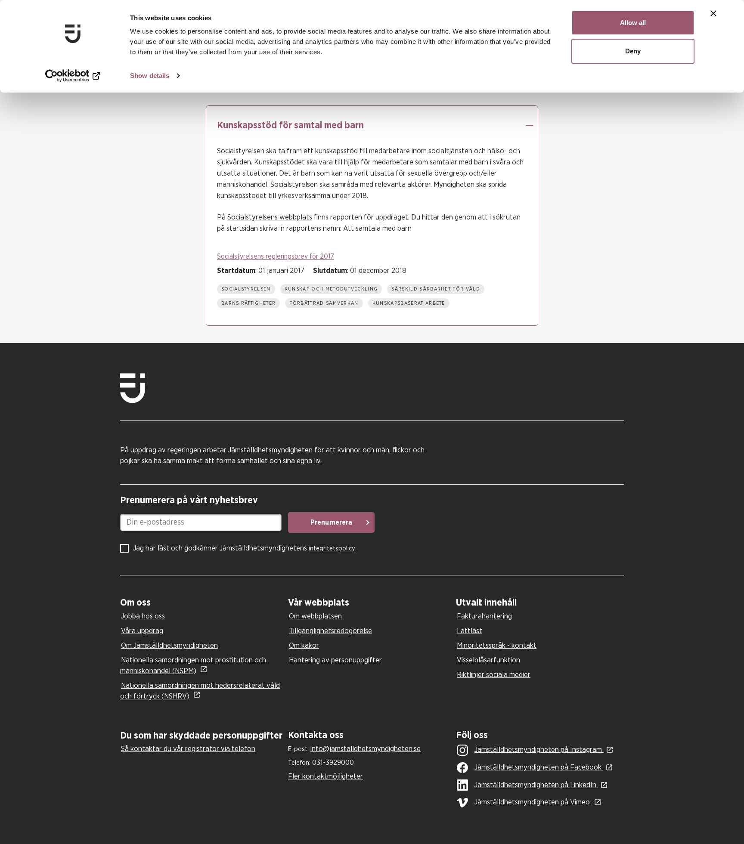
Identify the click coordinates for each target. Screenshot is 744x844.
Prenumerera (331, 522)
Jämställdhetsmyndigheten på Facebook (538, 767)
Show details (149, 75)
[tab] (202, 603)
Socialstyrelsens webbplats (269, 217)
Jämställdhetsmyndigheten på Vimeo (533, 802)
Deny (633, 51)
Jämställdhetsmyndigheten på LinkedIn (536, 784)
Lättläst (469, 630)
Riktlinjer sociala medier (493, 674)
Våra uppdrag (142, 630)
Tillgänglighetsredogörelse (330, 630)
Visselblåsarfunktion (488, 660)
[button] (529, 125)
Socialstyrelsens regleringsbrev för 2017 (275, 256)
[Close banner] (713, 13)
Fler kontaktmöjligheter (325, 776)
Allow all (633, 22)
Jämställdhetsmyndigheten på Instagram (539, 749)
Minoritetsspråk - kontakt (496, 645)
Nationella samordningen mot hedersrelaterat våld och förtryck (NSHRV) (200, 691)
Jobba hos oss (143, 616)
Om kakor (304, 645)
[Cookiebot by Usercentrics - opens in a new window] (73, 75)
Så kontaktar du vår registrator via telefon (188, 748)
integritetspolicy (332, 548)
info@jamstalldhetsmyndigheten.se (365, 748)
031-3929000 (333, 762)
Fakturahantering (484, 616)
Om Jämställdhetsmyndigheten (169, 645)
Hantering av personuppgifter (335, 660)
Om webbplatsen (315, 616)
